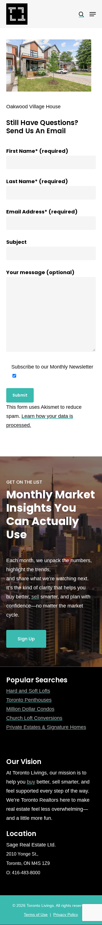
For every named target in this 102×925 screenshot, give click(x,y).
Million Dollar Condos (30, 709)
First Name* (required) (37, 150)
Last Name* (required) (37, 181)
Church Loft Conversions (34, 718)
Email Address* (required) (42, 211)
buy (31, 782)
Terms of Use (36, 914)
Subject (16, 241)
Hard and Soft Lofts (28, 691)
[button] (93, 14)
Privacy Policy (65, 914)
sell (35, 597)
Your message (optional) (40, 272)
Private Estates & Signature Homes (46, 727)
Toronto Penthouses (29, 700)
